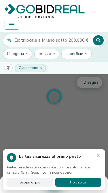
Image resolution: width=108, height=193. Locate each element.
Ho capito (78, 182)
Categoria (15, 53)
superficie (74, 53)
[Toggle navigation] (12, 25)
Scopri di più (30, 182)
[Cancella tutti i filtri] (8, 68)
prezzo (45, 53)
